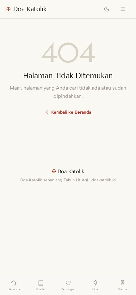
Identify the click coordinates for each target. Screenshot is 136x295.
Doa (95, 289)
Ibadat (41, 289)
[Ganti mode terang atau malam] (107, 9)
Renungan (68, 289)
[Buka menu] (123, 9)
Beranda (14, 289)
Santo (122, 289)
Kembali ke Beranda (71, 112)
